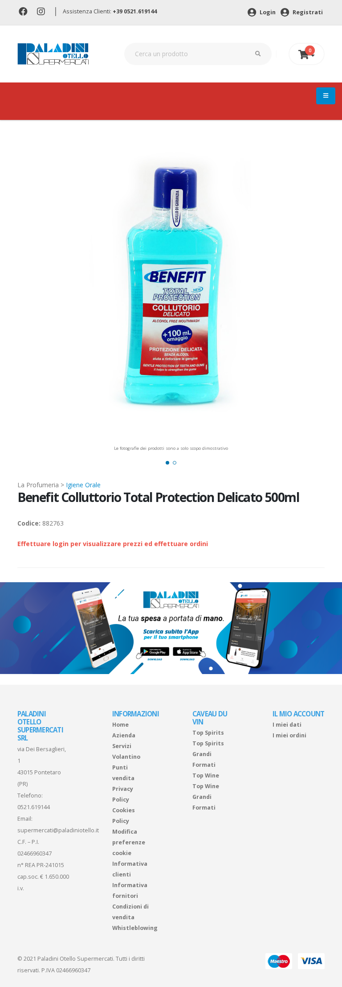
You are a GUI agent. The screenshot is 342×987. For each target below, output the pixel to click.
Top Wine (205, 775)
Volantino (126, 757)
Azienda (123, 735)
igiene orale (83, 485)
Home (120, 724)
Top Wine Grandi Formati (205, 796)
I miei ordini (289, 735)
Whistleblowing (135, 928)
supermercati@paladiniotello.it (58, 830)
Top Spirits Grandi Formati (208, 754)
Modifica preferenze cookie (128, 842)
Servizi (121, 746)
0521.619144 (33, 807)
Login (267, 12)
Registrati (307, 12)
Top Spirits (208, 732)
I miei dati (287, 724)
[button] (167, 463)
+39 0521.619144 (135, 11)
